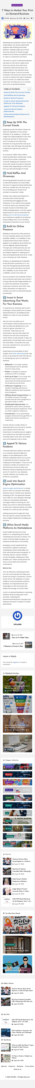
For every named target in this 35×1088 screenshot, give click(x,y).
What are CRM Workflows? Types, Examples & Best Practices (23, 1046)
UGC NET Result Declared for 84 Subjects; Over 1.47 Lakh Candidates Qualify (22, 901)
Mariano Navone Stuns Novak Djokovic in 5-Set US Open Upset (22, 861)
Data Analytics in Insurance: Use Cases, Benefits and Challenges (22, 1031)
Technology (8, 964)
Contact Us (12, 1066)
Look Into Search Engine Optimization (13, 110)
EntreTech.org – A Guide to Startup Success (16, 929)
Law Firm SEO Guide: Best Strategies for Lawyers (14, 746)
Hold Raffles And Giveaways (14, 95)
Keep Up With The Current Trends (17, 92)
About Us (4, 1066)
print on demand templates (18, 215)
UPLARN (6, 18)
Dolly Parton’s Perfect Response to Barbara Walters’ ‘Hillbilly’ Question (22, 881)
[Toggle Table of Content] (28, 89)
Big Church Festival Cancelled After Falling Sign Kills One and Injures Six (22, 871)
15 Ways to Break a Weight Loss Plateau (22, 1057)
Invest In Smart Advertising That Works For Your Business (16, 102)
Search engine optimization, (13, 488)
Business (7, 925)
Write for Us (17, 1069)
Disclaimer (20, 1066)
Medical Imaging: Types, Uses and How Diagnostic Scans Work (17, 726)
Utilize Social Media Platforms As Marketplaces (16, 115)
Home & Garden (9, 945)
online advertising (18, 353)
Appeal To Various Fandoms (14, 106)
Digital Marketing (17, 5)
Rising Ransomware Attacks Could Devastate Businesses (16, 968)
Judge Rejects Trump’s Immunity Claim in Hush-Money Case (21, 891)
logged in (16, 662)
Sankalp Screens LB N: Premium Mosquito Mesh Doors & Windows (17, 950)
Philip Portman (11, 708)
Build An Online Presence (13, 98)
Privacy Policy (29, 1066)
